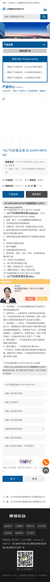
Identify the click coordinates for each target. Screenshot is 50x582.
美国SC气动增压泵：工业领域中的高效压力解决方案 (28, 72)
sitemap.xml (38, 540)
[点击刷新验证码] (25, 461)
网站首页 (8, 526)
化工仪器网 (26, 540)
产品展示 (19, 526)
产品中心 (22, 91)
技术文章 (42, 526)
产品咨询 (13, 194)
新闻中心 (30, 526)
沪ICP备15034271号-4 (25, 578)
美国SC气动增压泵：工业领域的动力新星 (23, 78)
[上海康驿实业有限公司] (20, 10)
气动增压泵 (33, 91)
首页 (15, 91)
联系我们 (36, 194)
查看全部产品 (25, 51)
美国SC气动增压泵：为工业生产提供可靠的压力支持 (28, 67)
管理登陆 (6, 540)
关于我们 (30, 533)
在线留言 (8, 533)
